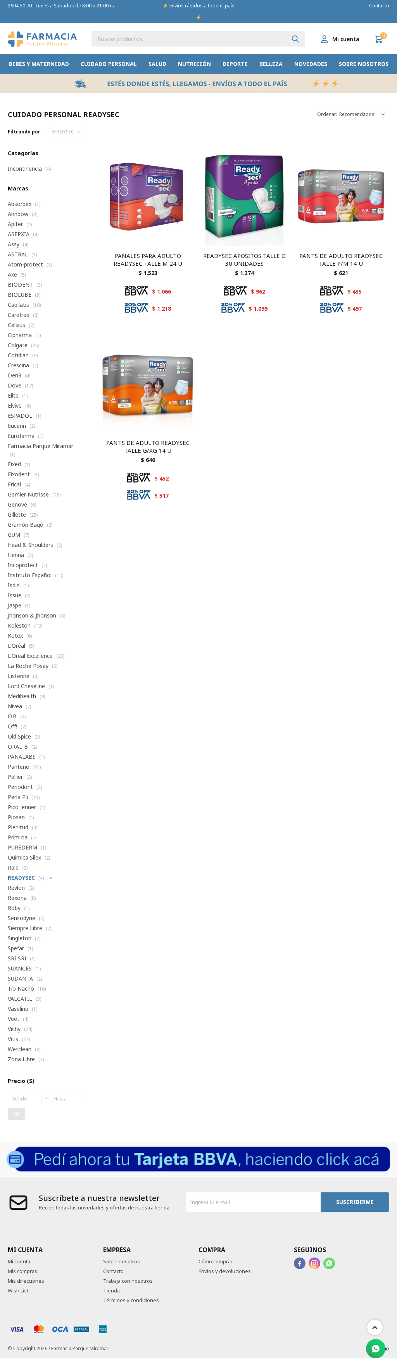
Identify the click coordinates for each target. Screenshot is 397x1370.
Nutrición (194, 63)
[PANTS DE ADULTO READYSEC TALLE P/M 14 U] (341, 197)
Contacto (379, 5)
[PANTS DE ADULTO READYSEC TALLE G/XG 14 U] (148, 384)
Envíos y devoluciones (224, 1271)
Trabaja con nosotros (128, 1280)
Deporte (235, 63)
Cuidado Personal (109, 63)
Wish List (18, 1290)
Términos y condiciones (131, 1300)
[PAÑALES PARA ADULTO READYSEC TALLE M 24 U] (148, 197)
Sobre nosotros (363, 63)
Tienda (111, 1290)
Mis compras (22, 1271)
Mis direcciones (26, 1280)
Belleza (271, 63)
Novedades (310, 63)
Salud (157, 63)
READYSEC (63, 131)
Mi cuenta (19, 1261)
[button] (295, 39)
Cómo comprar (215, 1261)
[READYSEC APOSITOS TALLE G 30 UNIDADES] (244, 197)
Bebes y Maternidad (39, 63)
